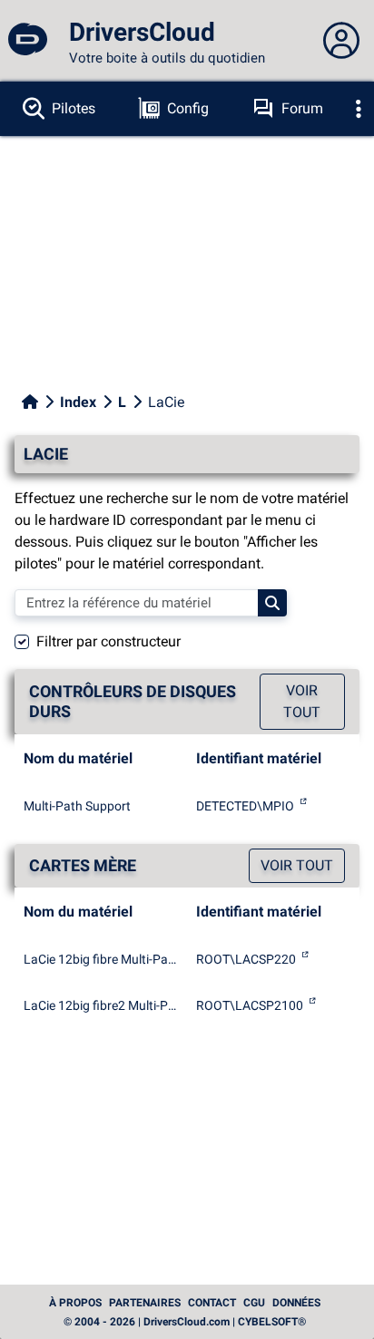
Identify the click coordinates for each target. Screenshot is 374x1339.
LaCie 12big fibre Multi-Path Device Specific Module (101, 959)
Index (78, 402)
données (296, 1302)
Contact (212, 1302)
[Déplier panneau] (341, 41)
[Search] (272, 602)
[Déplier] (358, 109)
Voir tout (301, 701)
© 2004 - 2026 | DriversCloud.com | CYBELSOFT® (185, 1321)
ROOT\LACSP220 (246, 959)
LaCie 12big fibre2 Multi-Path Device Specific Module (101, 1005)
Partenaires (145, 1302)
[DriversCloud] (27, 40)
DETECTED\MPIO (245, 806)
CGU (254, 1302)
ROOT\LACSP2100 (249, 1005)
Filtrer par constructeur (108, 641)
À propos (75, 1302)
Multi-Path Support (77, 806)
